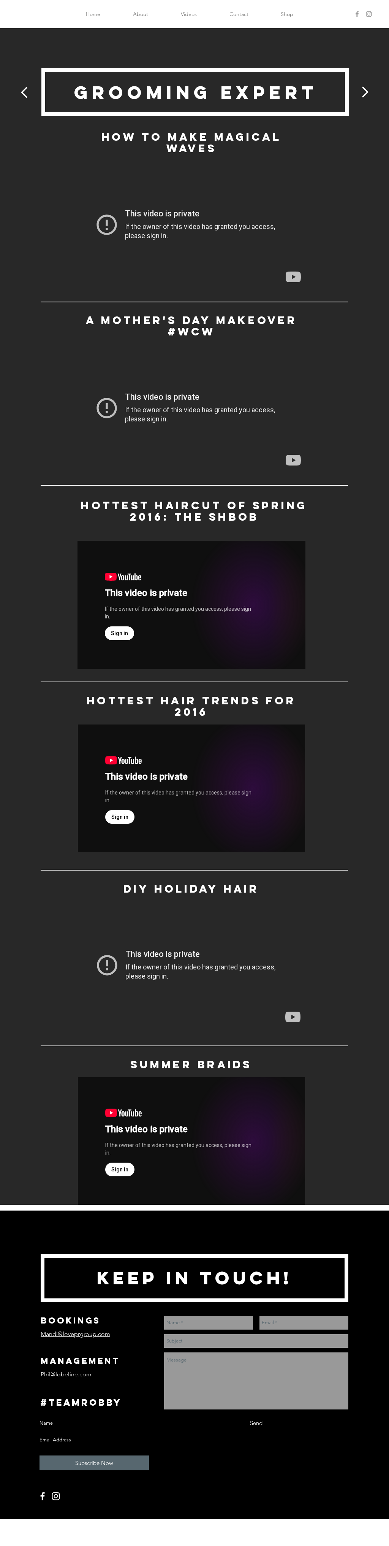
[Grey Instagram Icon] (369, 14)
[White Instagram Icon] (56, 1496)
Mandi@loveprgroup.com (75, 1334)
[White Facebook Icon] (42, 1496)
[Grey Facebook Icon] (357, 14)
